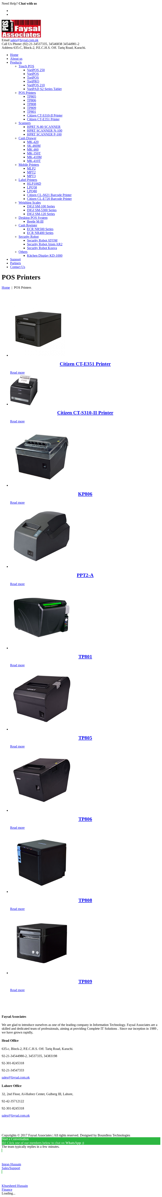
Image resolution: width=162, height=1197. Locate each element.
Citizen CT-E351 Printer (43, 119)
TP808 (31, 104)
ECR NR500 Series (40, 229)
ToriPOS (33, 77)
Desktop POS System (33, 217)
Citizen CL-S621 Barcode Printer (49, 195)
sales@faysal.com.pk (24, 40)
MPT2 (31, 172)
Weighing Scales (30, 202)
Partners (15, 263)
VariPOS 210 (36, 85)
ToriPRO (33, 81)
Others (23, 252)
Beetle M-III (35, 221)
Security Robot (29, 236)
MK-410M (34, 157)
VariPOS (33, 74)
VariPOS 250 (36, 70)
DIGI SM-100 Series (41, 206)
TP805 (31, 96)
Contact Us (17, 267)
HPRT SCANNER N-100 (44, 130)
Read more (17, 372)
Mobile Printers (29, 164)
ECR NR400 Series (40, 233)
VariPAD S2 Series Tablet (44, 89)
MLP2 (31, 168)
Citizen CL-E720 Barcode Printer (49, 199)
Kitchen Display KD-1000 (44, 255)
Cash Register (28, 225)
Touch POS (26, 66)
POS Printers (27, 92)
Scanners (25, 123)
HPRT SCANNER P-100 (44, 134)
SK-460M (33, 145)
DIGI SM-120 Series (41, 214)
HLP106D (34, 183)
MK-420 (33, 142)
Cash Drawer (27, 138)
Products (16, 62)
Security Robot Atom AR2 (44, 244)
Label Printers (28, 180)
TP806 (31, 100)
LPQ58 (32, 187)
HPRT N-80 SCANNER (44, 127)
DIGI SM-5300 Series (42, 210)
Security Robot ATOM (42, 240)
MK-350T (34, 153)
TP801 (31, 111)
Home (14, 55)
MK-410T (34, 161)
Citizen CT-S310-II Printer (44, 115)
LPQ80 (32, 191)
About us (16, 58)
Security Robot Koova (42, 248)
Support (15, 259)
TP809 (31, 108)
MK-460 (33, 149)
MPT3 (31, 176)
